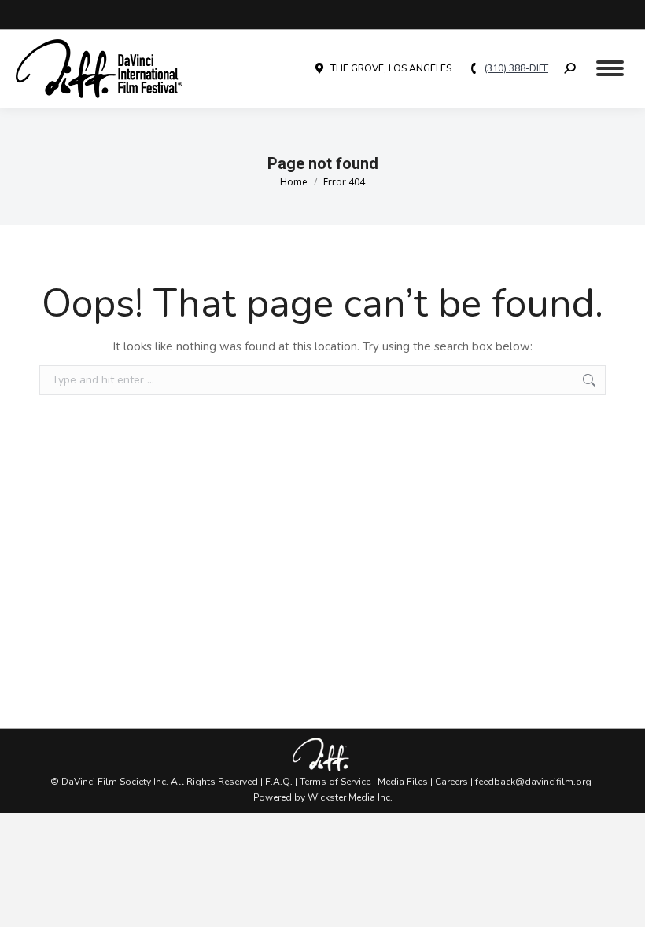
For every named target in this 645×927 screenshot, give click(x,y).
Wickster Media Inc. (350, 797)
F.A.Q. (279, 781)
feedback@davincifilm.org (533, 781)
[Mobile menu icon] (610, 68)
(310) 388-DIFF (516, 68)
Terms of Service (335, 781)
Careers (451, 781)
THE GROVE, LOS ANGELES (391, 68)
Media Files (403, 781)
